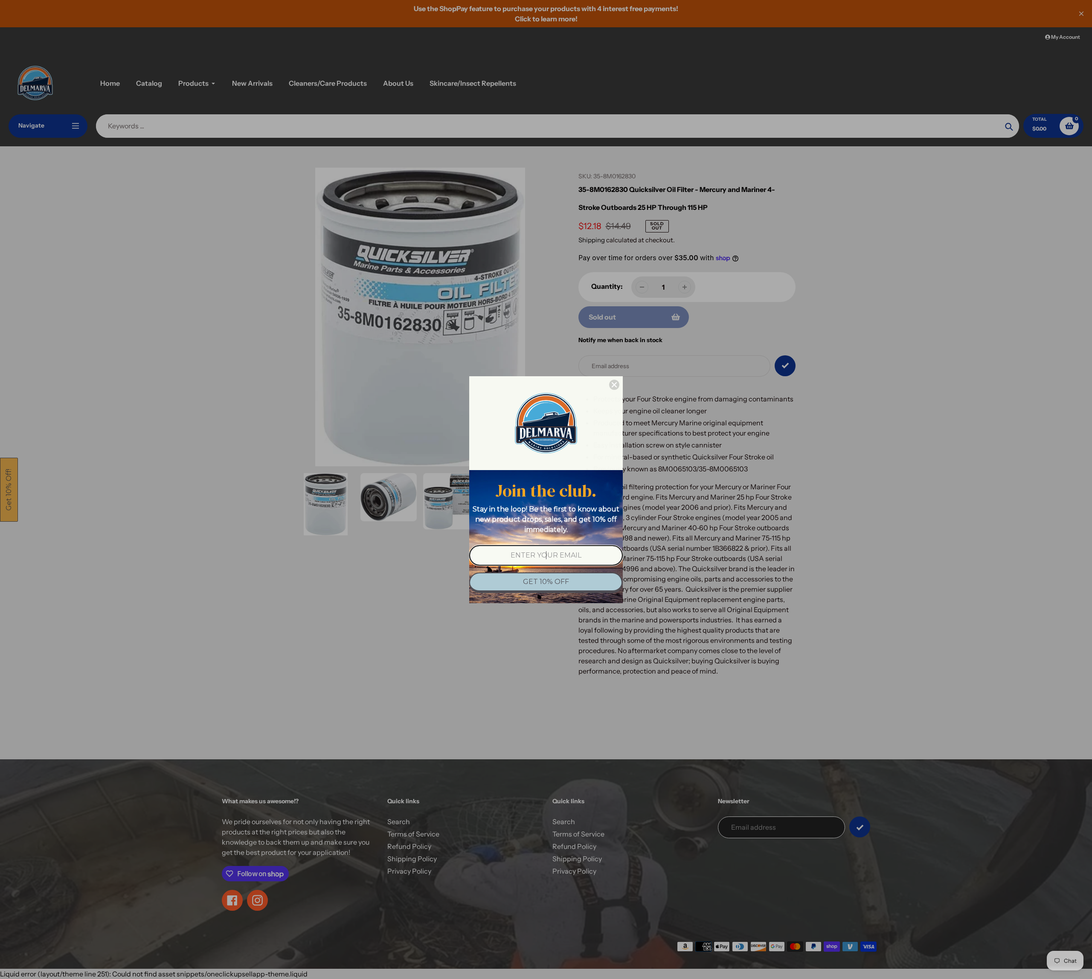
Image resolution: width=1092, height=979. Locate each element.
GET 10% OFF (546, 582)
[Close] (614, 385)
